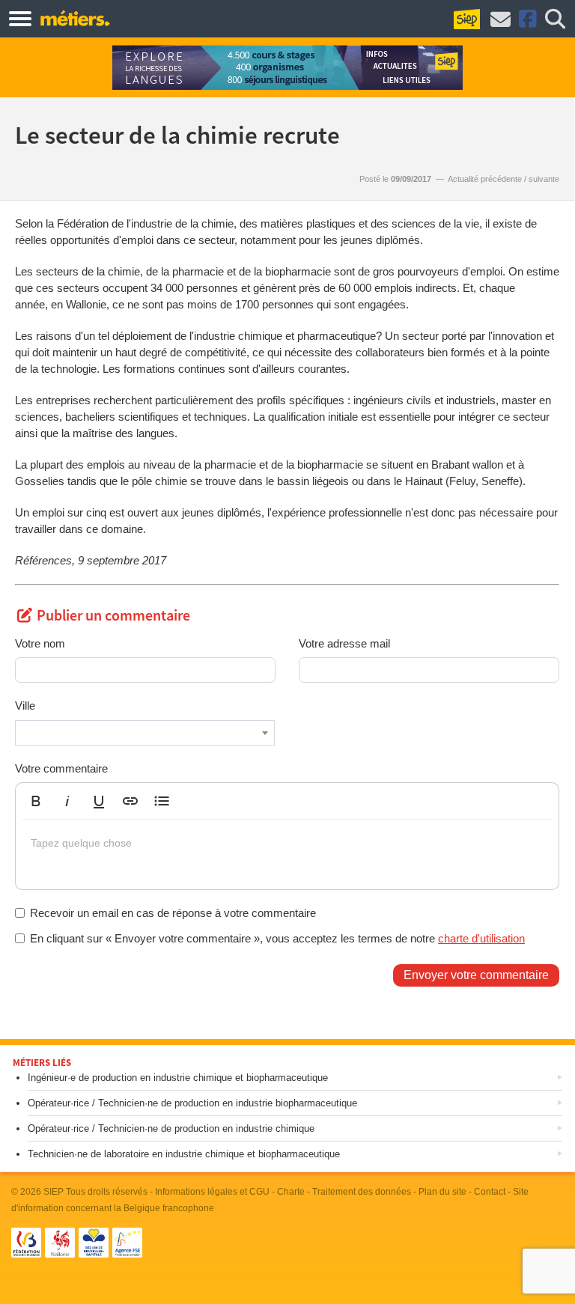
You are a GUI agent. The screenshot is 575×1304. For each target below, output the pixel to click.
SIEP (53, 1191)
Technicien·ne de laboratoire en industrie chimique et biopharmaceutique (184, 1154)
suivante (544, 178)
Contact (489, 1191)
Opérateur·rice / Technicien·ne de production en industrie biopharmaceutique (192, 1103)
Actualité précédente (485, 178)
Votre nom (40, 643)
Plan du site (442, 1191)
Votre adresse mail (344, 643)
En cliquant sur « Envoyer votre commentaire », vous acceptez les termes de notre (277, 938)
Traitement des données (361, 1191)
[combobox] (145, 733)
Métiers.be (74, 18)
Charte (291, 1191)
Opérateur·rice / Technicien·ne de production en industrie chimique (171, 1128)
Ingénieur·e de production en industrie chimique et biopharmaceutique (178, 1077)
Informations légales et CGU (212, 1191)
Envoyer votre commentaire (476, 975)
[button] (36, 801)
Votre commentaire (61, 768)
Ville (25, 705)
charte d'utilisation (481, 938)
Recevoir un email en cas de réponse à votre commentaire (173, 913)
